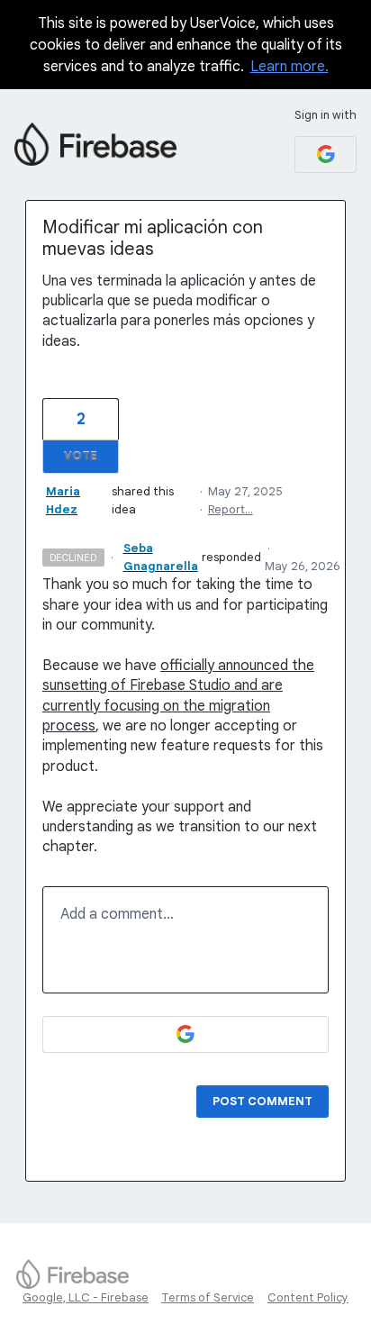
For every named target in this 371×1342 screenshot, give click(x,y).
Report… (230, 509)
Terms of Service (207, 1297)
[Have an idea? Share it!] (95, 144)
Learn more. (289, 67)
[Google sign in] (325, 154)
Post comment (262, 1101)
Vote (80, 456)
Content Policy (307, 1297)
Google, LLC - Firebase (86, 1297)
